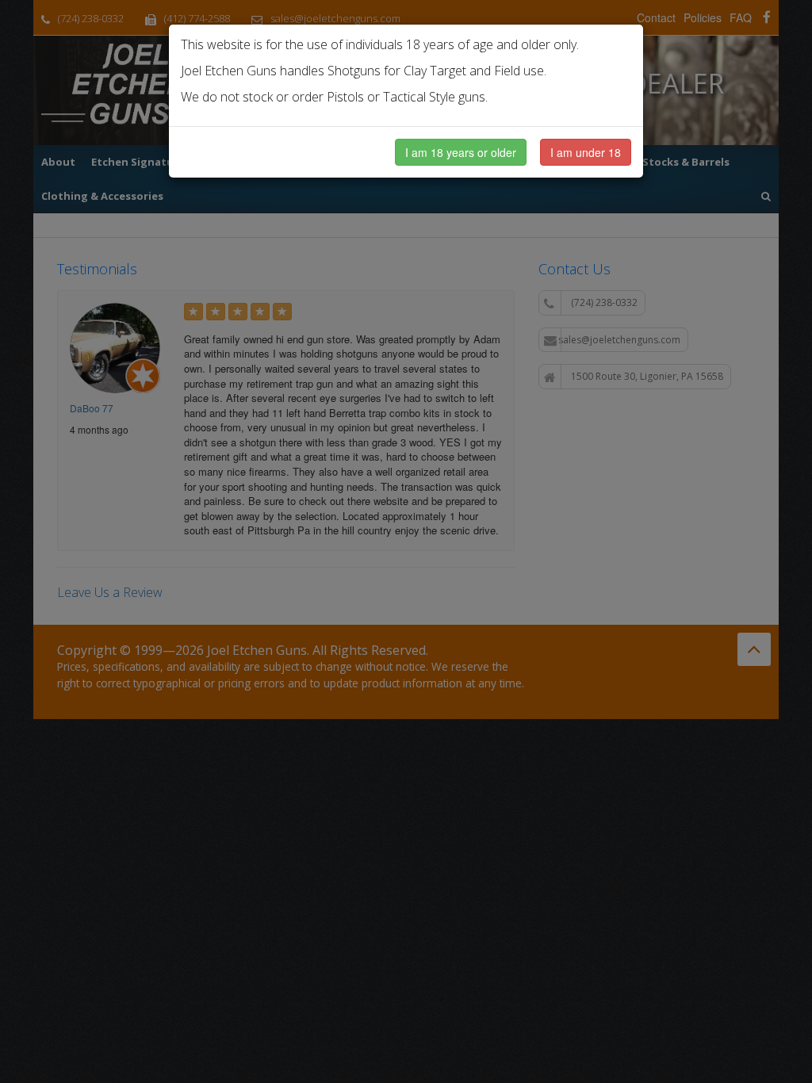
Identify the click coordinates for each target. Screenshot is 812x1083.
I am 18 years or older (460, 152)
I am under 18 (585, 152)
